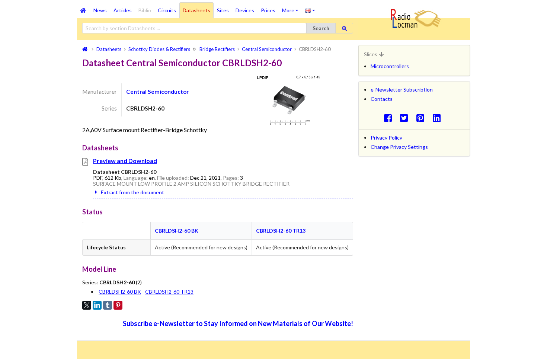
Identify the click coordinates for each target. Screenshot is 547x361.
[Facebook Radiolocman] (390, 117)
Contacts (382, 99)
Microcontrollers (390, 66)
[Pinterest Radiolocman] (422, 117)
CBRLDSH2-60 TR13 (281, 230)
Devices (245, 10)
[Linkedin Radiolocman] (438, 117)
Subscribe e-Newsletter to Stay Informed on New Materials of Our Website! (238, 323)
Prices (268, 10)
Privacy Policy (386, 137)
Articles (122, 10)
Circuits (167, 10)
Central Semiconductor (157, 91)
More (292, 7)
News (100, 10)
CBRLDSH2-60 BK (176, 230)
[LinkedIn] (97, 305)
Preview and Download (125, 160)
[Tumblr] (107, 305)
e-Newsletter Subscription (402, 89)
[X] (86, 305)
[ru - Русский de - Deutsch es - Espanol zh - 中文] (310, 10)
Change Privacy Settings (399, 147)
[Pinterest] (117, 305)
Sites (223, 10)
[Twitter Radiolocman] (406, 117)
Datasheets (196, 10)
